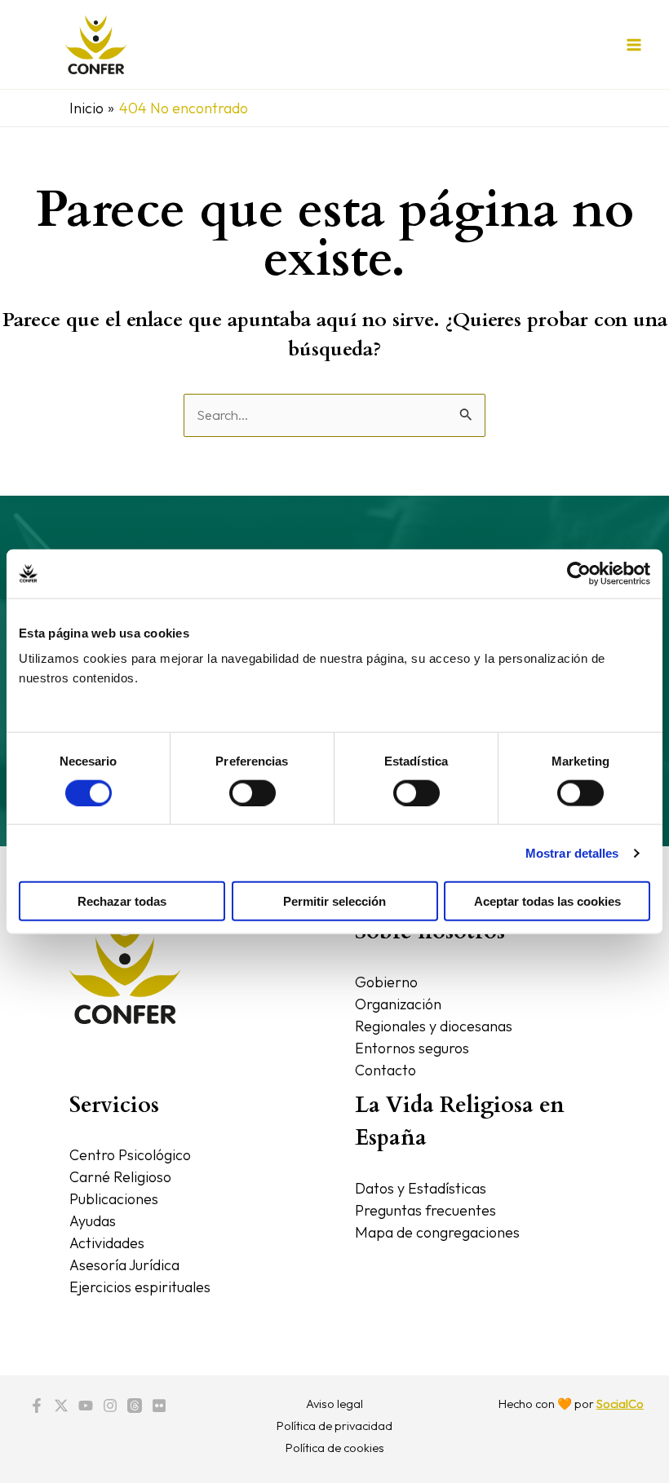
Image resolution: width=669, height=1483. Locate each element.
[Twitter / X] (61, 1405)
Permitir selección (334, 901)
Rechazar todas (122, 901)
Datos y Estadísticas (420, 1188)
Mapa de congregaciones (437, 1232)
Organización (398, 1004)
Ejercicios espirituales (139, 1287)
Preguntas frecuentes (425, 1210)
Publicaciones (113, 1198)
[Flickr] (159, 1405)
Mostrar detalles (572, 852)
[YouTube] (85, 1405)
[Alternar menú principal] (633, 44)
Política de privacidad (334, 1425)
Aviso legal (334, 1403)
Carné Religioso (120, 1176)
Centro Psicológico (130, 1154)
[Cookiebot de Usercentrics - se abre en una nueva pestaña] (578, 573)
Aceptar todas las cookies (547, 901)
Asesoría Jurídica (124, 1265)
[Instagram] (110, 1405)
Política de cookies (335, 1447)
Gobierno (386, 982)
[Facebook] (36, 1405)
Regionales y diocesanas (433, 1026)
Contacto (385, 1070)
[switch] (252, 792)
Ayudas (92, 1221)
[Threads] (134, 1405)
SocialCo (620, 1403)
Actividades (106, 1243)
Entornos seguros (412, 1048)
